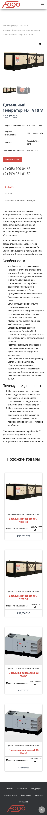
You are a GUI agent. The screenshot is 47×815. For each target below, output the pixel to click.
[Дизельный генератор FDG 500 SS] (23, 646)
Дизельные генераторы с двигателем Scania (23, 514)
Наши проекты (10, 795)
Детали (8, 194)
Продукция (14, 26)
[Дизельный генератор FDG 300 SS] (23, 723)
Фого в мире (26, 795)
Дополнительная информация (20, 200)
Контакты (23, 802)
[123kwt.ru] (11, 4)
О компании (22, 789)
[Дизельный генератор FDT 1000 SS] (23, 492)
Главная (6, 26)
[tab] (23, 187)
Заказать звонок (12, 159)
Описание (9, 187)
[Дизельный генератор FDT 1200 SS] (23, 569)
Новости (39, 795)
